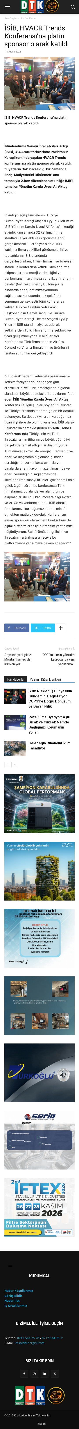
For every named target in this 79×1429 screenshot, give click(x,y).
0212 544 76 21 (53, 1338)
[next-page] (14, 764)
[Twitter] (55, 1374)
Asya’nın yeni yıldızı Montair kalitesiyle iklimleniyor (18, 659)
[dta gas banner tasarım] (39, 1005)
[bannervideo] (39, 1207)
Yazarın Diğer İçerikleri (45, 679)
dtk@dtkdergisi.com (30, 1343)
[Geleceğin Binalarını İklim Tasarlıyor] (15, 748)
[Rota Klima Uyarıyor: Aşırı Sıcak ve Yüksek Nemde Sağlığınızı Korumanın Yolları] (15, 722)
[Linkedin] (44, 1374)
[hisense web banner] (39, 803)
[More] (60, 628)
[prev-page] (7, 764)
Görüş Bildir (13, 1296)
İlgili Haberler (16, 679)
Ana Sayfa (10, 18)
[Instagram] (34, 1374)
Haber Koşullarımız (18, 1291)
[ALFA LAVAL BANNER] (39, 871)
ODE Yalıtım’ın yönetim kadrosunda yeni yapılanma (59, 659)
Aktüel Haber (29, 18)
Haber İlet (12, 1300)
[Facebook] (24, 1374)
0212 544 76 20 (28, 1338)
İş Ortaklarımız (15, 1306)
